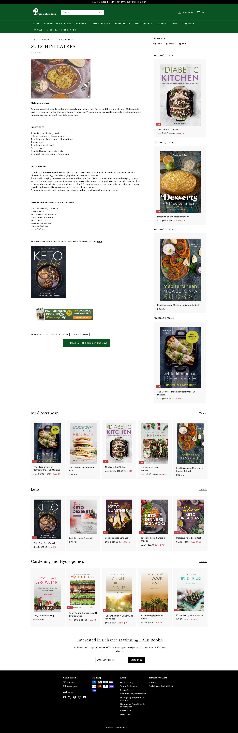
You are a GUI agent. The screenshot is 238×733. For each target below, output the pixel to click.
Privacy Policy (126, 682)
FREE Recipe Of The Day (44, 40)
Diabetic (162, 23)
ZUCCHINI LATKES (67, 40)
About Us (153, 682)
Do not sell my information (133, 693)
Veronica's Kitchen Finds (61, 30)
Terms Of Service (128, 686)
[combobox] (82, 12)
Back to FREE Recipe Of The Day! (88, 342)
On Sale (37, 30)
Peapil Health (122, 23)
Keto (174, 23)
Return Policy (126, 690)
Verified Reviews (100, 23)
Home (36, 23)
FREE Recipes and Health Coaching (64, 23)
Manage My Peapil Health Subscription (132, 705)
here (99, 241)
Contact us (125, 710)
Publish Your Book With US (161, 686)
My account (126, 714)
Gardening (188, 23)
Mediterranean (143, 23)
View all (203, 413)
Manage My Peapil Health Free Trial (132, 699)
